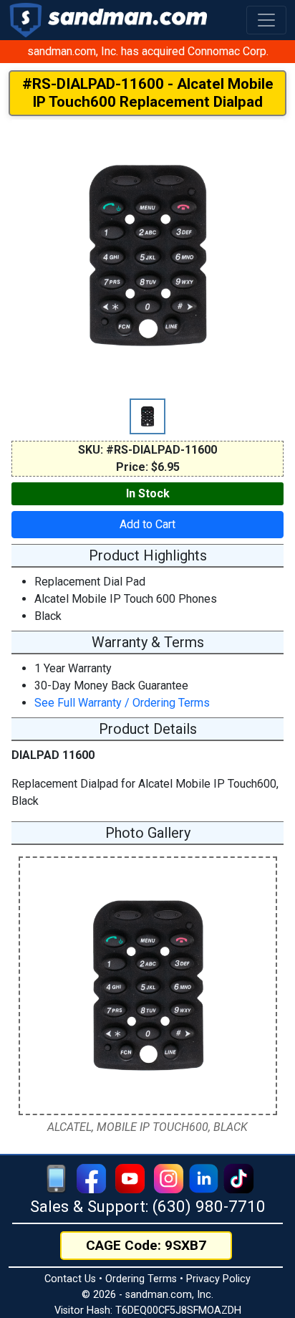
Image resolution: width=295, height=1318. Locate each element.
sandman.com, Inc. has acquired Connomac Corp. (148, 51)
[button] (266, 20)
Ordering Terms (141, 1279)
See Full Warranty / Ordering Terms (122, 703)
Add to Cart (147, 524)
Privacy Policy (218, 1279)
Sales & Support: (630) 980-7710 (148, 1206)
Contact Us (70, 1279)
